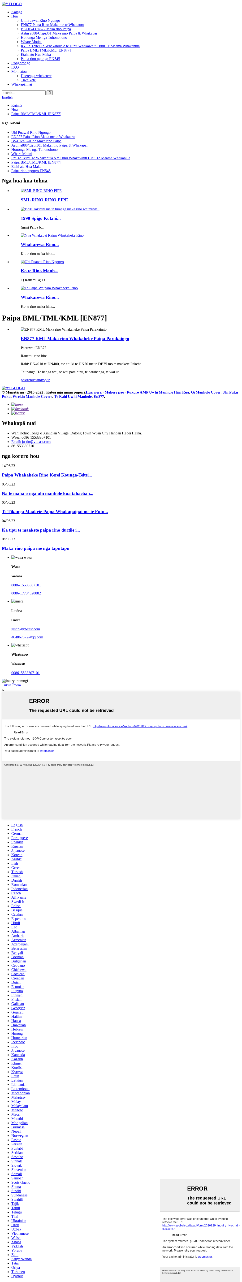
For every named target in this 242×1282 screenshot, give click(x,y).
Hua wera (94, 392)
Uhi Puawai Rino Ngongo (40, 20)
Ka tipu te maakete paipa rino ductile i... (41, 530)
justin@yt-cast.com (25, 629)
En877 (99, 396)
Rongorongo (20, 63)
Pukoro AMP (137, 392)
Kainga (16, 12)
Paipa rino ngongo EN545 (40, 59)
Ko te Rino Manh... (39, 270)
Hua (14, 16)
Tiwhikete (28, 80)
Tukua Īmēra (11, 685)
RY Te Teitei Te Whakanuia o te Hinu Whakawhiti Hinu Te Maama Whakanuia (80, 46)
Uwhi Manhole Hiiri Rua (169, 392)
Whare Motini (31, 42)
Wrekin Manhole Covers (32, 396)
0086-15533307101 (26, 585)
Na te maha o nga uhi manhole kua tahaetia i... (47, 493)
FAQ (15, 67)
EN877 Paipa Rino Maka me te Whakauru (52, 25)
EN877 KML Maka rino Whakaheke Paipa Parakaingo (75, 338)
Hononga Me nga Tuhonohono (44, 37)
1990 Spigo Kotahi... (41, 218)
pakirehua (28, 380)
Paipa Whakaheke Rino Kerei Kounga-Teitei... (47, 474)
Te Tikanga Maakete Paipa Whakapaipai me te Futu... (55, 511)
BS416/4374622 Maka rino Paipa (46, 29)
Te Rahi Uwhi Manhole (73, 396)
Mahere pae (114, 392)
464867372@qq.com (27, 637)
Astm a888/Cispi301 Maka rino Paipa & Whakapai (59, 33)
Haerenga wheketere (36, 76)
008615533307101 (25, 673)
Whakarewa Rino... (40, 244)
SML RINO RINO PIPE (44, 199)
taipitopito (42, 380)
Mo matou (19, 71)
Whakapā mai (21, 84)
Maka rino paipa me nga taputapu (35, 548)
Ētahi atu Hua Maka (36, 54)
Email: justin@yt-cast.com (31, 442)
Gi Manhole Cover (205, 392)
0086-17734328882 (26, 593)
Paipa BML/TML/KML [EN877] (46, 50)
